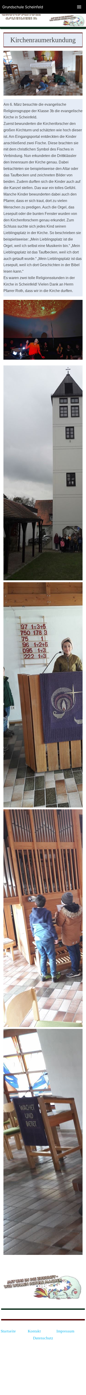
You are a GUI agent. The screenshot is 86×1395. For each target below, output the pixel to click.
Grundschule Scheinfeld (22, 7)
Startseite (8, 1331)
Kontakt (35, 1331)
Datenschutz (43, 1338)
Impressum (65, 1331)
